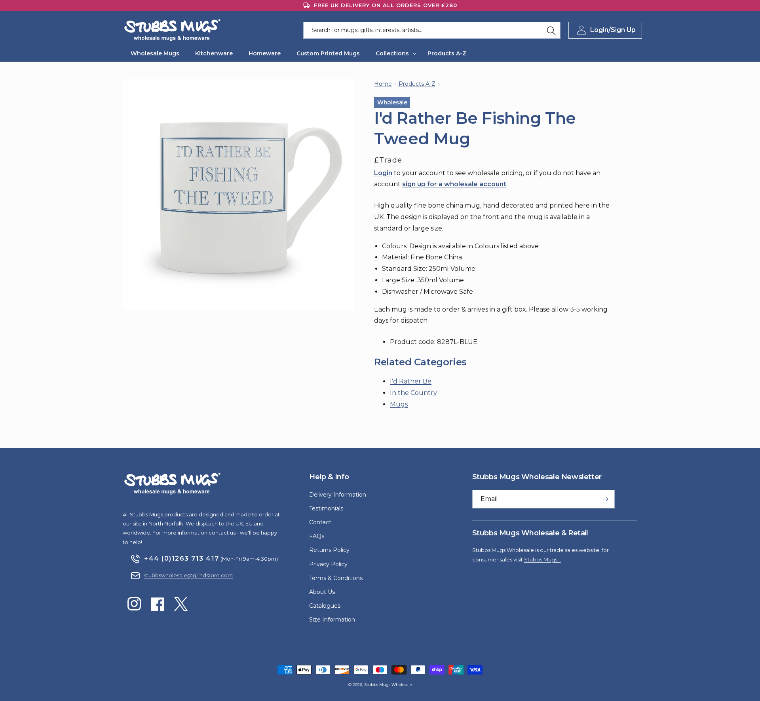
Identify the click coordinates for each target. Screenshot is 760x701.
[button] (394, 53)
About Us (322, 591)
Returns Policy (329, 550)
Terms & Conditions (336, 578)
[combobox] (432, 30)
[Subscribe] (605, 499)
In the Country (413, 393)
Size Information (332, 619)
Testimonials (326, 508)
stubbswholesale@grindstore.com (188, 575)
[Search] (551, 31)
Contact (320, 522)
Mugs (399, 404)
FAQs (316, 536)
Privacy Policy (328, 564)
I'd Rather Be (410, 381)
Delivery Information (337, 494)
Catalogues (324, 605)
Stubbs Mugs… (542, 559)
